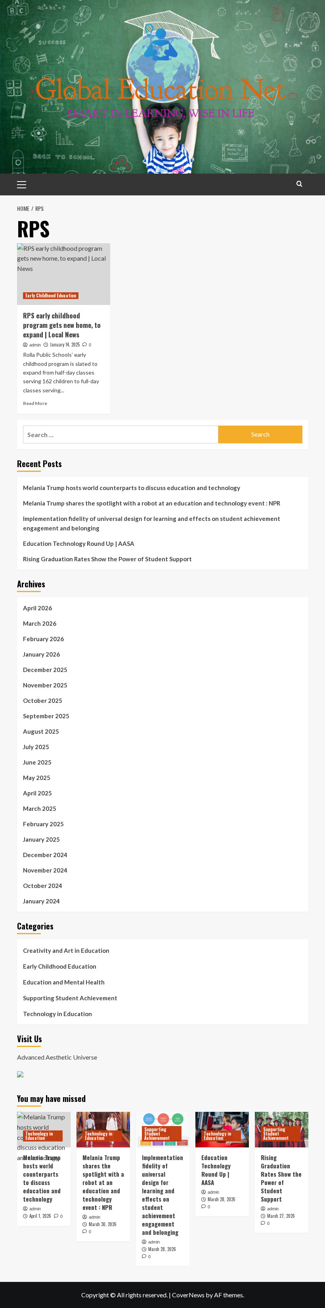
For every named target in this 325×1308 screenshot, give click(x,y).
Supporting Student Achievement (70, 997)
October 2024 (42, 885)
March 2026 (39, 623)
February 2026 (43, 638)
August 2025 (41, 731)
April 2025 (37, 793)
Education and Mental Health (64, 982)
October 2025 (42, 700)
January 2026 (41, 654)
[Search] (299, 184)
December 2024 (45, 854)
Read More (35, 403)
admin (35, 345)
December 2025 (45, 669)
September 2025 (46, 715)
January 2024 (41, 901)
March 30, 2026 (103, 1224)
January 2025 (41, 839)
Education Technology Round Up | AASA (78, 543)
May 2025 (36, 777)
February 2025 (43, 823)
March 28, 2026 (162, 1249)
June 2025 (37, 762)
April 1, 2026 (40, 1216)
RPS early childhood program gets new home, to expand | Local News (62, 324)
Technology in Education (57, 1013)
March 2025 (39, 808)
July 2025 (36, 746)
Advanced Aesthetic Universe (57, 1057)
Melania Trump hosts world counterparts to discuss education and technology (131, 487)
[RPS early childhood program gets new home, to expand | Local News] (63, 274)
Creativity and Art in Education (66, 950)
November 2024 (45, 870)
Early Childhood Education (50, 295)
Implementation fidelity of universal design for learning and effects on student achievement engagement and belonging (151, 523)
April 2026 (37, 607)
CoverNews (188, 1295)
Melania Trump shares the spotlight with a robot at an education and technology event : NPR (151, 503)
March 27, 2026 (281, 1216)
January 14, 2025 (65, 344)
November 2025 (45, 685)
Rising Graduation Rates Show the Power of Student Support (107, 558)
